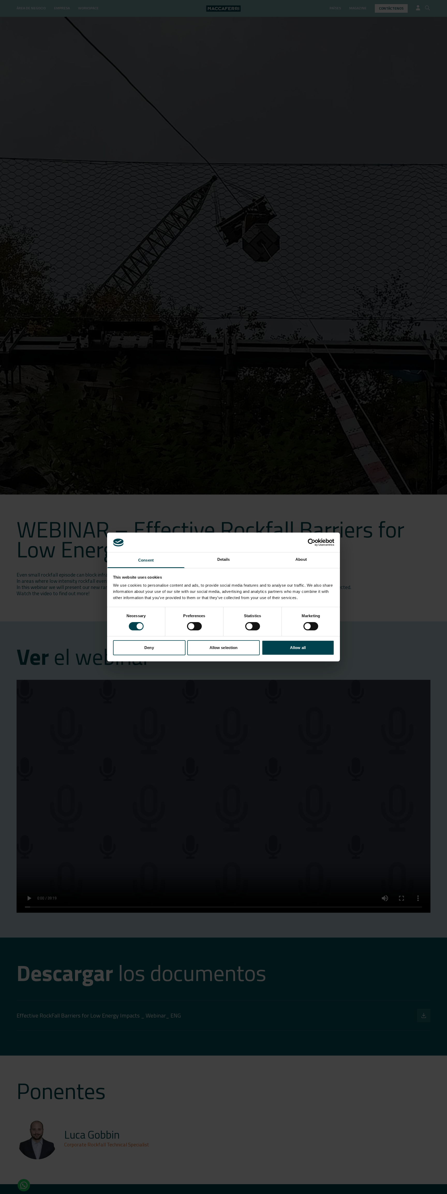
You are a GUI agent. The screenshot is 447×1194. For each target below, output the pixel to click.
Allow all (298, 648)
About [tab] (301, 559)
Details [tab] (223, 559)
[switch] (194, 626)
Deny (149, 648)
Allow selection (224, 648)
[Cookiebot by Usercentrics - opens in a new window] (311, 542)
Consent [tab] (146, 560)
